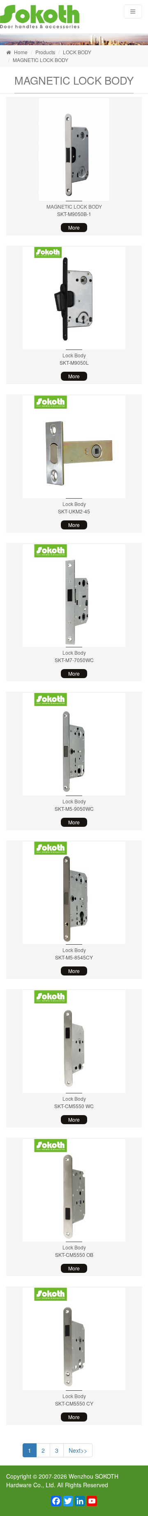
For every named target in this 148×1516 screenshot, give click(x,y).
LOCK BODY (77, 51)
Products (45, 51)
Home (21, 51)
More (74, 227)
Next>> (78, 1450)
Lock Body (74, 355)
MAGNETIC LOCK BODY (40, 59)
